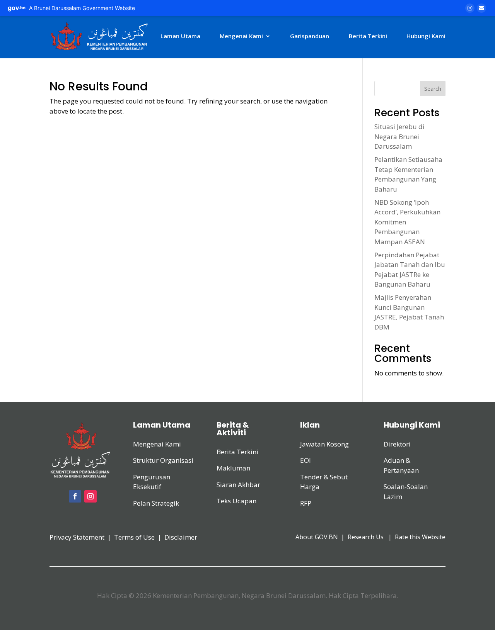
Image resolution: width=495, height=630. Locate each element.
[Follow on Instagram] (90, 496)
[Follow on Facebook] (75, 496)
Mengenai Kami (241, 36)
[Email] (481, 8)
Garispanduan (309, 36)
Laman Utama (180, 36)
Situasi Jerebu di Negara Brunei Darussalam (399, 136)
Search (432, 88)
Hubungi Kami (426, 36)
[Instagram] (470, 8)
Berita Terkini (368, 36)
